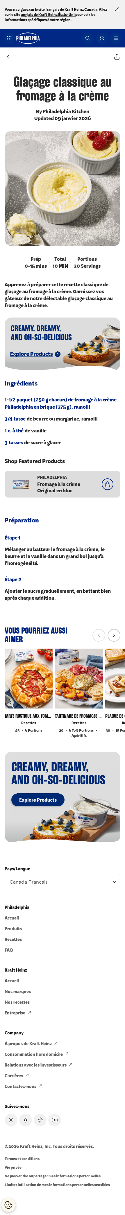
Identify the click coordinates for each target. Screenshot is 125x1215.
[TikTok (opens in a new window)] (40, 1120)
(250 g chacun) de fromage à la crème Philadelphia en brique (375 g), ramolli (61, 403)
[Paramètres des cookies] (8, 1205)
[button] (9, 38)
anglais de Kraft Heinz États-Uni (48, 14)
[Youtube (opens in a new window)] (54, 1120)
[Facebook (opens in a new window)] (25, 1120)
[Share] (117, 57)
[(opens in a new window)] (62, 797)
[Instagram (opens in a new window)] (11, 1120)
